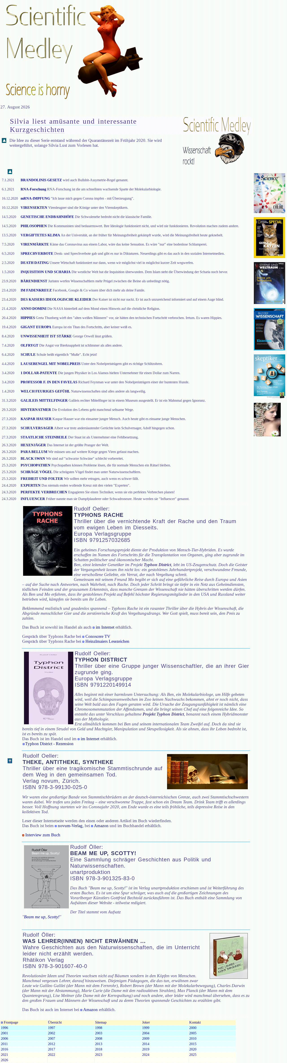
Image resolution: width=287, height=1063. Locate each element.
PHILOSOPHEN (34, 226)
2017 (51, 1049)
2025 (192, 1055)
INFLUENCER (33, 499)
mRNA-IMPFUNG (35, 198)
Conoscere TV (97, 636)
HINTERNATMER (36, 410)
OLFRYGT (29, 345)
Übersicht (55, 1022)
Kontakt (195, 1022)
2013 (98, 1044)
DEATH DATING (35, 263)
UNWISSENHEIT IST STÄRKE (46, 336)
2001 (4, 1033)
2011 (4, 1044)
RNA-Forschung (33, 189)
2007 (51, 1038)
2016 (4, 1049)
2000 (192, 1028)
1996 (4, 1028)
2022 (51, 1055)
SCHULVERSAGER (37, 428)
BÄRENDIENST (34, 281)
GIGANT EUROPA (36, 327)
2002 (51, 1033)
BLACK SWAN (33, 458)
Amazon (101, 825)
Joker (146, 1022)
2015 (192, 1044)
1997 (51, 1028)
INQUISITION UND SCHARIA (46, 272)
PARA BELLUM (34, 452)
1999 (145, 1028)
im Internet (105, 627)
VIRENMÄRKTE (35, 244)
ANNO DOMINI (33, 308)
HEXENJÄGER (33, 445)
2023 (98, 1055)
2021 (4, 1055)
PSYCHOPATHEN (35, 465)
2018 (98, 1049)
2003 (98, 1033)
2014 (145, 1044)
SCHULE (28, 354)
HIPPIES (28, 318)
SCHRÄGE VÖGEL (36, 472)
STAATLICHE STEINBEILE (44, 437)
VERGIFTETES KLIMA (40, 235)
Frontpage (10, 1022)
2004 (145, 1033)
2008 (98, 1038)
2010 (192, 1038)
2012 (51, 1044)
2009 (145, 1038)
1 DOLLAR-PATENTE (39, 373)
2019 (145, 1049)
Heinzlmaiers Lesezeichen (107, 641)
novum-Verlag (70, 825)
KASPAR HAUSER (36, 419)
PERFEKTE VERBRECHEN (44, 492)
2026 (4, 1060)
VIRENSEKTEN (34, 207)
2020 (192, 1049)
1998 (98, 1028)
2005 (192, 1033)
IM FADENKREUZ (36, 290)
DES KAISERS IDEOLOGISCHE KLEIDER (56, 299)
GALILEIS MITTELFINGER (44, 400)
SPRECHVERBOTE (37, 253)
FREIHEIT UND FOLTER (42, 479)
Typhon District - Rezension (49, 743)
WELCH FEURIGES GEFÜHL (45, 391)
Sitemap (101, 1022)
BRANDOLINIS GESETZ (41, 180)
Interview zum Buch (42, 834)
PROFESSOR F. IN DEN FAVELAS (49, 382)
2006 (4, 1038)
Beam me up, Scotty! (41, 916)
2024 (145, 1055)
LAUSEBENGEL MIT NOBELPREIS (50, 364)
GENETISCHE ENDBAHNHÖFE (47, 217)
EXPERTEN (31, 485)
